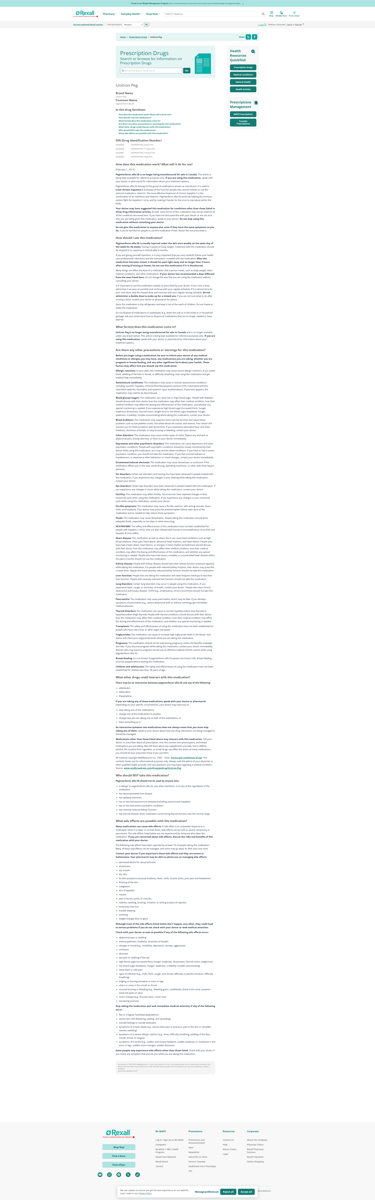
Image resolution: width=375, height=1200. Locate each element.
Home (123, 37)
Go (146, 24)
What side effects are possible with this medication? (143, 133)
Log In (289, 25)
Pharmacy (109, 14)
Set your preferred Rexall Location (88, 25)
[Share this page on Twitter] (248, 37)
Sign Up (298, 25)
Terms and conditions (157, 1064)
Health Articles (243, 89)
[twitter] (128, 1174)
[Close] (243, 4)
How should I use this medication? (135, 117)
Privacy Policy (145, 1193)
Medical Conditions (243, 74)
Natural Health (243, 82)
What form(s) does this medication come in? (139, 120)
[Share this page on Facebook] (254, 37)
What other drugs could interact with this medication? (145, 127)
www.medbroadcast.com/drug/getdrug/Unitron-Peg (152, 768)
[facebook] (118, 1174)
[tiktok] (137, 1174)
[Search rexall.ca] (263, 14)
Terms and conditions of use (186, 757)
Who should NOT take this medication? (137, 130)
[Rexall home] (85, 14)
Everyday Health (130, 14)
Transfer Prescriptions (243, 122)
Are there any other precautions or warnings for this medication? (150, 124)
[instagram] (109, 1174)
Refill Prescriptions (243, 114)
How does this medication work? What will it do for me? (145, 114)
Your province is (114, 24)
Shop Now (152, 14)
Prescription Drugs (138, 37)
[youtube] (100, 1174)
